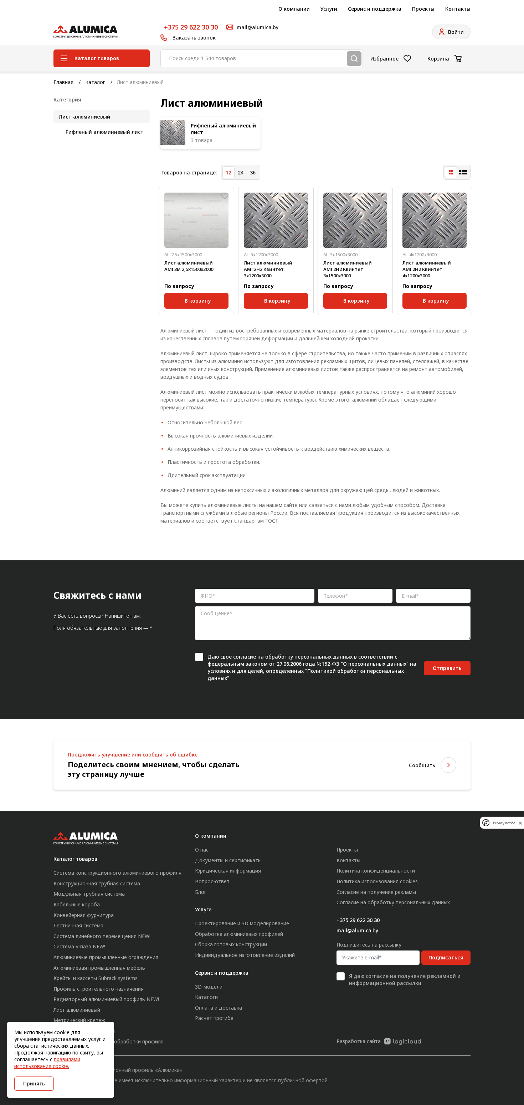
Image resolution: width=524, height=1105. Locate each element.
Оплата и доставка (218, 1007)
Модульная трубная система (89, 893)
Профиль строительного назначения (98, 988)
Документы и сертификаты (228, 860)
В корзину (197, 299)
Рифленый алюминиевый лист (104, 132)
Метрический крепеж (79, 1020)
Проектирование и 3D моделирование (242, 923)
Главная (63, 82)
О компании (294, 8)
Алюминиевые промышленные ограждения (105, 957)
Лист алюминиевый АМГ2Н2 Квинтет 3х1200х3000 (268, 269)
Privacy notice (504, 823)
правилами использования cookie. (47, 1062)
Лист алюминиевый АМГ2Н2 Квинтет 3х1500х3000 (347, 269)
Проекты (423, 8)
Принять (34, 1083)
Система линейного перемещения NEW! (101, 936)
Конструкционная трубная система (96, 883)
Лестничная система (78, 925)
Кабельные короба (76, 904)
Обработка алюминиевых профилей (239, 934)
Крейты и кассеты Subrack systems (95, 978)
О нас (202, 849)
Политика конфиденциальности (376, 870)
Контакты (458, 8)
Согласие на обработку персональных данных (393, 902)
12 (228, 172)
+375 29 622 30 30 (191, 27)
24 (240, 172)
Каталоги (206, 997)
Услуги (328, 8)
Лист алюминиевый (84, 116)
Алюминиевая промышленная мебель (99, 967)
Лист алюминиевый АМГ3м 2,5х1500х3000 (188, 266)
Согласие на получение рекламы (376, 892)
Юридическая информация (228, 870)
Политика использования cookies (377, 881)
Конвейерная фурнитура (83, 915)
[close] (520, 822)
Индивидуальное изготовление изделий (245, 955)
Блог (200, 892)
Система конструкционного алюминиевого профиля (117, 872)
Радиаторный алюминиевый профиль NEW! (106, 999)
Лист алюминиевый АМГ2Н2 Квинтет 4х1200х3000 (426, 269)
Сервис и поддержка (374, 8)
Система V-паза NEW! (79, 946)
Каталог (95, 82)
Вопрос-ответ (212, 881)
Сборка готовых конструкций (231, 944)
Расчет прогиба (214, 1018)
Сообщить (422, 765)
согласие (244, 656)
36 (253, 172)
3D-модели (208, 986)
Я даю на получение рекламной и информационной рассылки (405, 979)
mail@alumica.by (357, 930)
